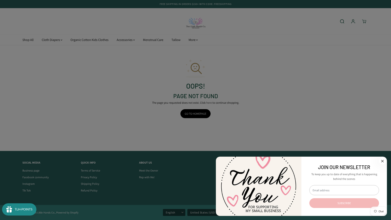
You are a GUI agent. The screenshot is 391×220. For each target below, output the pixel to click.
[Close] (382, 161)
